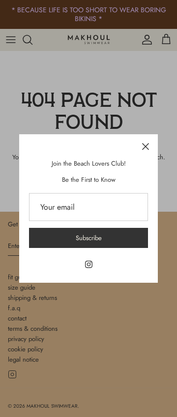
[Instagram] (88, 264)
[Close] (145, 146)
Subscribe (89, 238)
